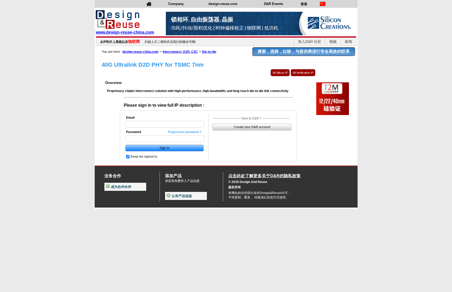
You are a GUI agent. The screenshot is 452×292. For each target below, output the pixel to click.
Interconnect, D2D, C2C (180, 52)
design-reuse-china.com (140, 52)
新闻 (348, 41)
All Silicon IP (280, 72)
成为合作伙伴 (121, 187)
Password (133, 132)
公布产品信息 (182, 196)
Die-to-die (209, 52)
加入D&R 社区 (309, 41)
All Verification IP (303, 72)
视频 (333, 41)
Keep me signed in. (144, 156)
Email (130, 117)
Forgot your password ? (184, 132)
